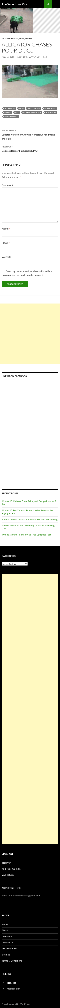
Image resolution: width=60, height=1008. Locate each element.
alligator (9, 108)
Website (6, 256)
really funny (11, 116)
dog (21, 108)
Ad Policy (7, 936)
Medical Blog (13, 988)
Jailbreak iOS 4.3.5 (11, 868)
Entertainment (10, 38)
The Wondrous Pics (14, 4)
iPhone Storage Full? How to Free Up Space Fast (26, 534)
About (5, 930)
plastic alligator (32, 112)
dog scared (50, 108)
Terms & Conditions (12, 960)
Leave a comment (38, 57)
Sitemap (6, 954)
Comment (8, 185)
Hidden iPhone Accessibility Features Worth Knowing (30, 519)
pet (17, 112)
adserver (6, 862)
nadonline (22, 57)
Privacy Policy (9, 948)
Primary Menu (56, 4)
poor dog (51, 112)
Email (6, 242)
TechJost (11, 982)
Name (6, 228)
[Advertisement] (30, 334)
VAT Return (8, 874)
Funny (28, 38)
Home (5, 924)
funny (7, 112)
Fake (21, 38)
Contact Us (7, 942)
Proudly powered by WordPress (16, 1004)
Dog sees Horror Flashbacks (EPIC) (20, 148)
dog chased (34, 108)
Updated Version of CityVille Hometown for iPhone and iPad (28, 134)
